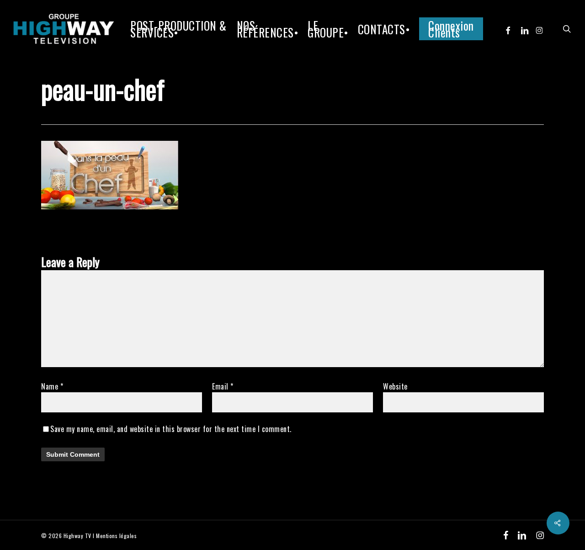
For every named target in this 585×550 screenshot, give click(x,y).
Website (395, 386)
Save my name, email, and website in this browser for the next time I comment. (171, 428)
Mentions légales (116, 535)
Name (52, 386)
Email (223, 386)
